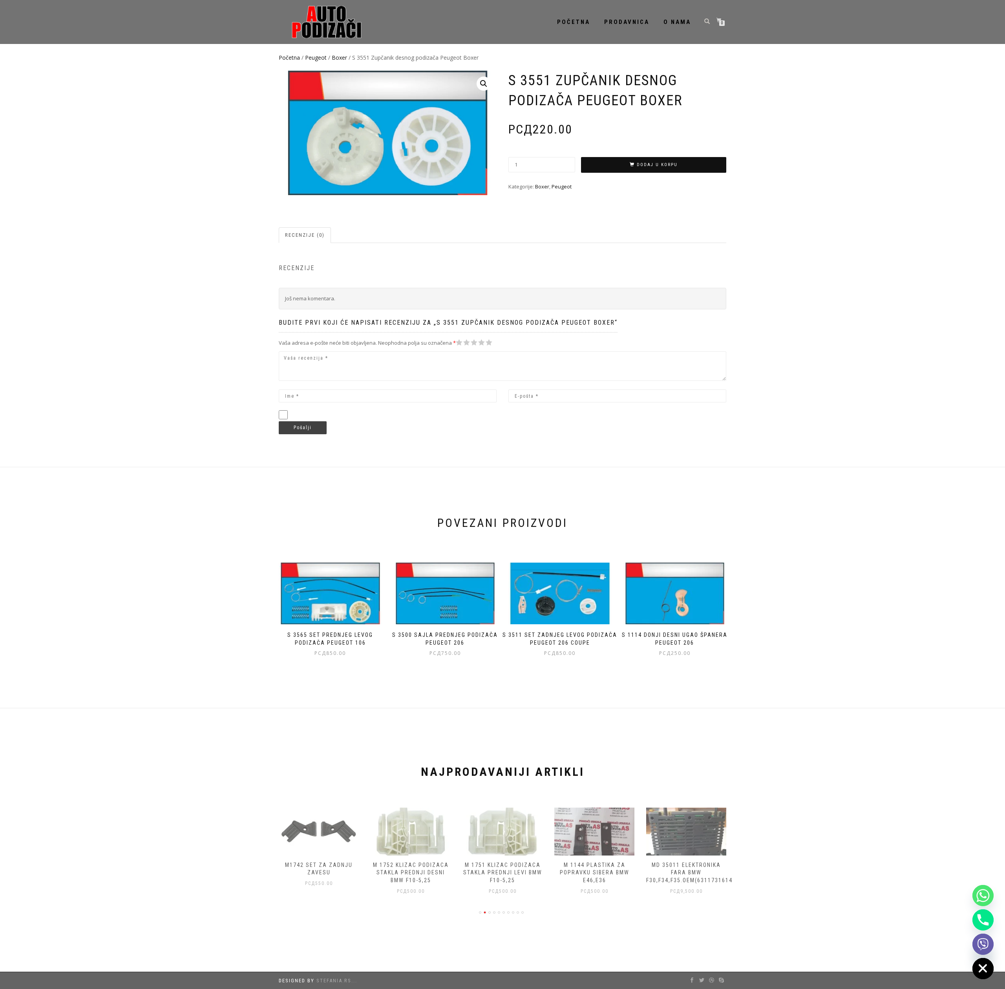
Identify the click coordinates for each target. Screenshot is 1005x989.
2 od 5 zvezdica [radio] (463, 342)
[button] (484, 84)
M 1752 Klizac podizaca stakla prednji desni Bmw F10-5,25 (411, 872)
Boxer (339, 57)
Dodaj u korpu (657, 164)
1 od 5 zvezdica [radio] (459, 342)
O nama (677, 22)
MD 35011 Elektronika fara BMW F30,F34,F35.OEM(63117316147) (692, 872)
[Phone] (983, 920)
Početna (573, 22)
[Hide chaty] (983, 968)
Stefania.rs (333, 981)
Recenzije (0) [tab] (305, 235)
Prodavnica (626, 22)
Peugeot (316, 57)
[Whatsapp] (983, 895)
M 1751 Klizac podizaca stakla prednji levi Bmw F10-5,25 (502, 872)
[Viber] (983, 944)
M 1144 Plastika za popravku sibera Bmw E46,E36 (594, 872)
